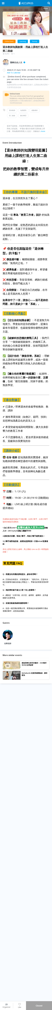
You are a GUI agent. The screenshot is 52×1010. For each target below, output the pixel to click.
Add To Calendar (13, 72)
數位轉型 (23, 115)
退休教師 (12, 110)
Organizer (6, 1007)
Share (45, 8)
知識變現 (23, 110)
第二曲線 (12, 115)
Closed (39, 1005)
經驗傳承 (35, 110)
